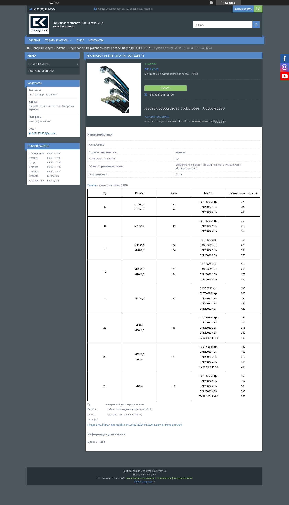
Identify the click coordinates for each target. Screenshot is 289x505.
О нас (80, 40)
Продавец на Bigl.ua (144, 474)
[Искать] (256, 24)
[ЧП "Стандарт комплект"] (39, 24)
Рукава (60, 48)
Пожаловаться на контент (140, 478)
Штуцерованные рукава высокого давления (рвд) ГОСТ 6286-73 (109, 48)
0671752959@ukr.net (44, 133)
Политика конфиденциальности (174, 478)
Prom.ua (162, 471)
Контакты (96, 40)
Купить (165, 88)
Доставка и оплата (41, 70)
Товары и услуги (56, 40)
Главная (34, 40)
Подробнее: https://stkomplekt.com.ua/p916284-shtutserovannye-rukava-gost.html (135, 424)
